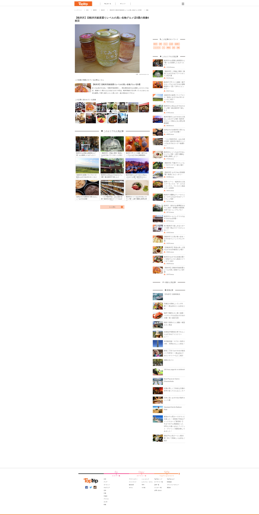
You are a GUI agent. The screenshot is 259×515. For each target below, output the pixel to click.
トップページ (78, 10)
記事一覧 (108, 3)
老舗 (178, 47)
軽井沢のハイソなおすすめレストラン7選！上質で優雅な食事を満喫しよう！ (174, 154)
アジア (105, 482)
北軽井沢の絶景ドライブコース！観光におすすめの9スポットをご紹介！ (174, 97)
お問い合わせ (158, 490)
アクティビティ (133, 479)
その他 (143, 487)
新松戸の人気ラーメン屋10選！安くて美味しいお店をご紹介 (174, 438)
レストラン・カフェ (147, 482)
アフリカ (106, 499)
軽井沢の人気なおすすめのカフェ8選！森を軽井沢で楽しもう (174, 108)
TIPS (143, 484)
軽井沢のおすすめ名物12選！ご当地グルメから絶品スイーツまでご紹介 (174, 259)
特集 (105, 504)
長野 (160, 44)
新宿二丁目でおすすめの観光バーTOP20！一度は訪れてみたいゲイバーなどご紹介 (174, 353)
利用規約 (169, 482)
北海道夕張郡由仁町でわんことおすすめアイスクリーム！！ (174, 334)
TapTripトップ (158, 479)
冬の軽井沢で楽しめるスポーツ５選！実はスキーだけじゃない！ (174, 228)
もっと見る (112, 207)
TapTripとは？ (171, 479)
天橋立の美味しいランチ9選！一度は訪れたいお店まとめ (174, 306)
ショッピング (157, 47)
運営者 (169, 487)
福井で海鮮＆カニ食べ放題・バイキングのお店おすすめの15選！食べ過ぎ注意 (174, 315)
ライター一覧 (158, 487)
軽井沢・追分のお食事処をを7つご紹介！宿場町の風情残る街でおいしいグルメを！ (174, 208)
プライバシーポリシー (173, 484)
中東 (105, 493)
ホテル (131, 487)
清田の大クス (169, 360)
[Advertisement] (169, 25)
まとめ (105, 501)
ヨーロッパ (107, 484)
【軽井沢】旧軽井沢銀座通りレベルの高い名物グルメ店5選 (125, 10)
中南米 (105, 496)
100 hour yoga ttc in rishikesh (174, 369)
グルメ (165, 44)
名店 (174, 47)
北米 (105, 490)
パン (163, 47)
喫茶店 (168, 47)
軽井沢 (103, 10)
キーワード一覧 (158, 482)
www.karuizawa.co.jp (144, 74)
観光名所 (131, 484)
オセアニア (107, 487)
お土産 (171, 44)
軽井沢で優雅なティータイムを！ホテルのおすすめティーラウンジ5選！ (174, 197)
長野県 (95, 10)
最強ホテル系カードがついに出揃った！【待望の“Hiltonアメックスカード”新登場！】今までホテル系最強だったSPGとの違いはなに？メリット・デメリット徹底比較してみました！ (174, 424)
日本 (87, 10)
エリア (123, 3)
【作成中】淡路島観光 (172, 294)
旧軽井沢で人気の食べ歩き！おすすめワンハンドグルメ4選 (174, 239)
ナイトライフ (132, 482)
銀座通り (177, 44)
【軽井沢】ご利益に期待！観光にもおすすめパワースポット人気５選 (174, 73)
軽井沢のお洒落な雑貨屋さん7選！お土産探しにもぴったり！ (174, 63)
